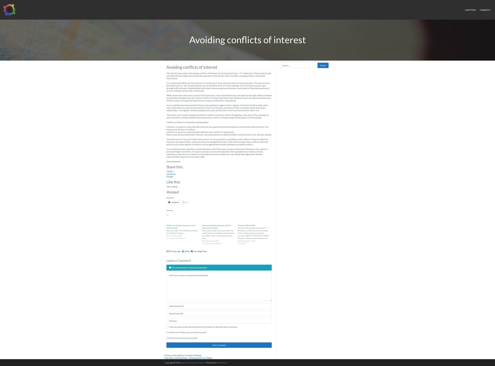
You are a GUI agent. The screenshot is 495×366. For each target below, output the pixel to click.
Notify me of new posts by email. (182, 338)
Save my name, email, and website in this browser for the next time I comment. (203, 327)
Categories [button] (485, 10)
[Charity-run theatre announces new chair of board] (184, 232)
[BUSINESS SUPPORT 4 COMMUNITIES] (9, 9)
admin (187, 251)
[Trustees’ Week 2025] (255, 234)
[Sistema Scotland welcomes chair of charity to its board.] (220, 234)
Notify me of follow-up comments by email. (187, 332)
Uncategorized (200, 251)
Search (323, 65)
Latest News (470, 10)
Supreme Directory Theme (193, 362)
